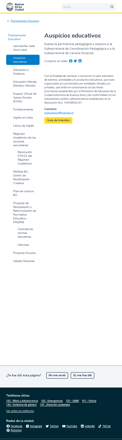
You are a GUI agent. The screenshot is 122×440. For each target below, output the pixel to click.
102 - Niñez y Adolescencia (22, 400)
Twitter (54, 426)
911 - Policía (89, 400)
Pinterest (16, 430)
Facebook (16, 426)
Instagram (36, 426)
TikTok (106, 426)
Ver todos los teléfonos (20, 411)
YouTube (71, 426)
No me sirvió (57, 375)
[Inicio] (15, 7)
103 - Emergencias (52, 400)
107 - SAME (72, 400)
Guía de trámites (58, 120)
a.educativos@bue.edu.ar (59, 113)
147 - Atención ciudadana (55, 404)
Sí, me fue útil (82, 375)
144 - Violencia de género (21, 404)
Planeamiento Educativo (25, 21)
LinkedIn (90, 426)
